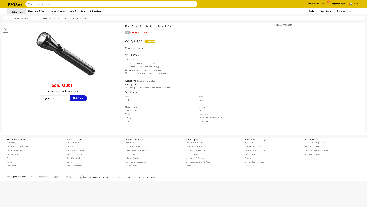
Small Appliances (14, 154)
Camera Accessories (75, 165)
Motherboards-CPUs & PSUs (198, 162)
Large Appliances (14, 150)
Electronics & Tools (20, 18)
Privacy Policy (131, 177)
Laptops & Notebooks (195, 142)
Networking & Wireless (195, 158)
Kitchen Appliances (134, 158)
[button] (5, 24)
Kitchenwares (132, 142)
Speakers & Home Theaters (19, 146)
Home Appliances (133, 146)
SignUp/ (336, 3)
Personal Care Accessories (316, 150)
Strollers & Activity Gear (255, 150)
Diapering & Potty (252, 146)
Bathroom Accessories (136, 162)
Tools (9, 162)
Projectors (11, 165)
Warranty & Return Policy (99, 177)
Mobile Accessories (75, 154)
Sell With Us (313, 3)
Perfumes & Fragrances (315, 142)
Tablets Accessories (75, 150)
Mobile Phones (73, 142)
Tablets (70, 146)
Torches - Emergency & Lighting (46, 18)
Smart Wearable (74, 158)
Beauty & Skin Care (313, 154)
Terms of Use (117, 177)
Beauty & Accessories (254, 162)
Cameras (71, 162)
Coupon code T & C (147, 177)
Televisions (12, 142)
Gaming (189, 165)
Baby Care (249, 142)
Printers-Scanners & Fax (196, 154)
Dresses (248, 158)
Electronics (11, 158)
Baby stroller (250, 154)
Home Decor (131, 165)
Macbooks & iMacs (194, 146)
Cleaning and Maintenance (138, 150)
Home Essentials (133, 154)
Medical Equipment (313, 146)
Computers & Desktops (196, 150)
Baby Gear (249, 165)
